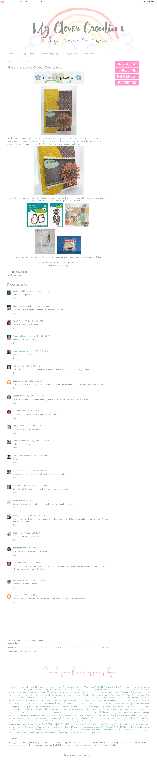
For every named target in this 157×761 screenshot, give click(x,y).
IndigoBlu (72, 700)
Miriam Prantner (19, 306)
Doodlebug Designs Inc (92, 695)
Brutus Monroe (100, 689)
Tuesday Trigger (60, 730)
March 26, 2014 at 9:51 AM (37, 351)
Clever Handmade (66, 692)
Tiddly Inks (125, 727)
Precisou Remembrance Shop (55, 715)
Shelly (15, 425)
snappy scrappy (19, 351)
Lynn (15, 595)
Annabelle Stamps (142, 687)
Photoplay (58, 712)
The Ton (82, 727)
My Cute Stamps (105, 706)
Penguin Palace (48, 713)
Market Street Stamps (43, 706)
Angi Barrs (17, 580)
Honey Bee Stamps (30, 700)
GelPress (55, 698)
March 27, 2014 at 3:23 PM (33, 515)
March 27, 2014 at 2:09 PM (35, 485)
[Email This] (17, 272)
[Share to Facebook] (24, 272)
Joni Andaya (17, 485)
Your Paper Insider (93, 733)
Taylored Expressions (54, 724)
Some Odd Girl (128, 718)
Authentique (19, 690)
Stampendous (68, 721)
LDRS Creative (96, 704)
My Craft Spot (94, 707)
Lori (14, 366)
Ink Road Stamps (95, 700)
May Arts (56, 706)
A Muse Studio (57, 687)
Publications (88, 53)
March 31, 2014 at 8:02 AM (33, 580)
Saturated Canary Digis (17, 718)
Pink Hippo (114, 713)
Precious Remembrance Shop (32, 715)
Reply (15, 298)
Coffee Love (78, 692)
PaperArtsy (134, 709)
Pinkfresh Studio (125, 712)
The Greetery (20, 727)
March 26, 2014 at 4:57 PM (37, 440)
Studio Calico (110, 721)
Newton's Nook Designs (32, 709)
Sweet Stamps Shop (32, 724)
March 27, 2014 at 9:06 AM (34, 470)
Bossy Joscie (89, 690)
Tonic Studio (21, 730)
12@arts (12, 687)
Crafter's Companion (131, 692)
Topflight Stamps (33, 729)
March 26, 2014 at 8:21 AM (31, 321)
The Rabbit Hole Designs (50, 727)
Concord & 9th (113, 692)
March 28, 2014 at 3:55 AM (34, 548)
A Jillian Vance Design (24, 687)
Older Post (104, 647)
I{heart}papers (52, 700)
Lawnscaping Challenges (81, 704)
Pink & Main (101, 712)
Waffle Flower (100, 729)
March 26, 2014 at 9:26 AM (39, 336)
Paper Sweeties (110, 709)
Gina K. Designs (65, 698)
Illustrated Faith (63, 700)
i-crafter (42, 700)
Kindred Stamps (32, 704)
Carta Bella (132, 690)
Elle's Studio (140, 695)
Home (10, 53)
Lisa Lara (16, 395)
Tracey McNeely (19, 336)
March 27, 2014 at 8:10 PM (29, 533)
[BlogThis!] (19, 272)
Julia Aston (17, 470)
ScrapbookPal (56, 718)
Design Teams (27, 53)
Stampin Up (77, 721)
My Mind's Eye (138, 707)
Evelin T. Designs (26, 697)
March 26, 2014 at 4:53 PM (30, 425)
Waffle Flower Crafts (118, 729)
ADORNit (99, 687)
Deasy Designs (55, 695)
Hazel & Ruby (97, 698)
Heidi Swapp (120, 698)
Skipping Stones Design (112, 718)
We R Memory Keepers (140, 730)
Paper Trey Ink (124, 709)
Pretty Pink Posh (87, 715)
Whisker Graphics (28, 733)
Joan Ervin (17, 562)
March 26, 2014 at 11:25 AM (28, 366)
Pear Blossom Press (35, 713)
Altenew (107, 686)
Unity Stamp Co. (87, 729)
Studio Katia (119, 721)
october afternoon (55, 709)
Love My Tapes (127, 703)
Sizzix (99, 718)
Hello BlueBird (132, 697)
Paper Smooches (93, 709)
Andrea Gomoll (130, 687)
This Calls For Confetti (111, 727)
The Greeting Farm (33, 727)
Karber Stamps (20, 704)
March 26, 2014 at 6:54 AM (38, 306)
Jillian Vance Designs (130, 700)
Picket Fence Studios (69, 713)
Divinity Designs (77, 695)
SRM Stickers (44, 720)
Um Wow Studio (73, 730)
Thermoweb (89, 727)
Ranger (114, 715)
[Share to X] (22, 272)
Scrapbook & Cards (32, 718)
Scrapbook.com (45, 718)
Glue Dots (76, 698)
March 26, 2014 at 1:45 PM (32, 381)
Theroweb (97, 727)
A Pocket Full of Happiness (73, 687)
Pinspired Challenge (141, 712)
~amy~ (15, 321)
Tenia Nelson (18, 455)
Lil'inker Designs (111, 703)
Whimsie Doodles (15, 732)
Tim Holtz (135, 727)
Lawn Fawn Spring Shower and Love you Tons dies (55, 141)
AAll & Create (89, 687)
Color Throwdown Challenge (96, 692)
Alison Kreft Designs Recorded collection (62, 143)
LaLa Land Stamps (46, 703)
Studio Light (129, 721)
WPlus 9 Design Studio (58, 732)
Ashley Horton (19, 500)
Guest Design (85, 698)
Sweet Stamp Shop (17, 724)
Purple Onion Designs (103, 715)
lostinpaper (17, 548)
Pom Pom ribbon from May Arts (41, 197)
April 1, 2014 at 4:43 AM (27, 595)
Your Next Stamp (77, 732)
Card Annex (123, 690)
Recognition (70, 53)
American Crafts (118, 687)
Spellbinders (14, 721)
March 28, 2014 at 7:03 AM (33, 562)
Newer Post (12, 647)
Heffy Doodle (109, 697)
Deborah (16, 381)
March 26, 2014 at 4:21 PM (32, 395)
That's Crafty (98, 724)
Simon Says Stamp (89, 718)
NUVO (46, 709)
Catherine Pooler (21, 692)
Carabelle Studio (112, 690)
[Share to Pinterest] (26, 272)
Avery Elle (28, 689)
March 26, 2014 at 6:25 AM (37, 291)
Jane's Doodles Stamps (112, 700)
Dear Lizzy (45, 695)
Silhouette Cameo (72, 718)
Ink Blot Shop (83, 700)
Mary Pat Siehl (19, 291)
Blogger (89, 755)
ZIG (101, 732)
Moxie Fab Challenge (79, 706)
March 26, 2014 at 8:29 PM (36, 455)
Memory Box (65, 706)
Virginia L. (16, 515)
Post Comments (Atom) (27, 651)
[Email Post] (13, 271)
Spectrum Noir (143, 718)
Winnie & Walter (42, 732)
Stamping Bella (87, 721)
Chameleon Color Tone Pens (43, 692)
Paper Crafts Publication (75, 709)
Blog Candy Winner (78, 690)
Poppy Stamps (14, 715)
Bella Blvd (51, 689)
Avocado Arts (39, 689)
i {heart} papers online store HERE (84, 256)
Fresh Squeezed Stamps (43, 698)
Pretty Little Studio (73, 715)
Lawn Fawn (17, 275)
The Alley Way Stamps (115, 724)
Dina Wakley (66, 695)
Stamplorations (99, 721)
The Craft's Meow (135, 724)
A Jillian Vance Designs (42, 687)
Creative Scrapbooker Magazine (29, 695)
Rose (15, 533)
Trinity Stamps (47, 730)
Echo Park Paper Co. (126, 695)
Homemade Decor (15, 700)
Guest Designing (49, 53)
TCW (72, 724)
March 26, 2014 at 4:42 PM (33, 410)
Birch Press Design (63, 690)
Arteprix (11, 690)
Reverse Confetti (128, 715)
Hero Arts (144, 697)
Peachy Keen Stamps (20, 713)
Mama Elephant (25, 706)
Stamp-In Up (57, 721)
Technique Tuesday (84, 724)
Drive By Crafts (110, 694)
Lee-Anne (17, 410)
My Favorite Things (123, 706)
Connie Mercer (19, 440)
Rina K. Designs (143, 715)
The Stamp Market (68, 726)
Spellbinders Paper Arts (28, 721)
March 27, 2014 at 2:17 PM (37, 500)
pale (64, 709)
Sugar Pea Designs (141, 721)
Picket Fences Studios (85, 713)
